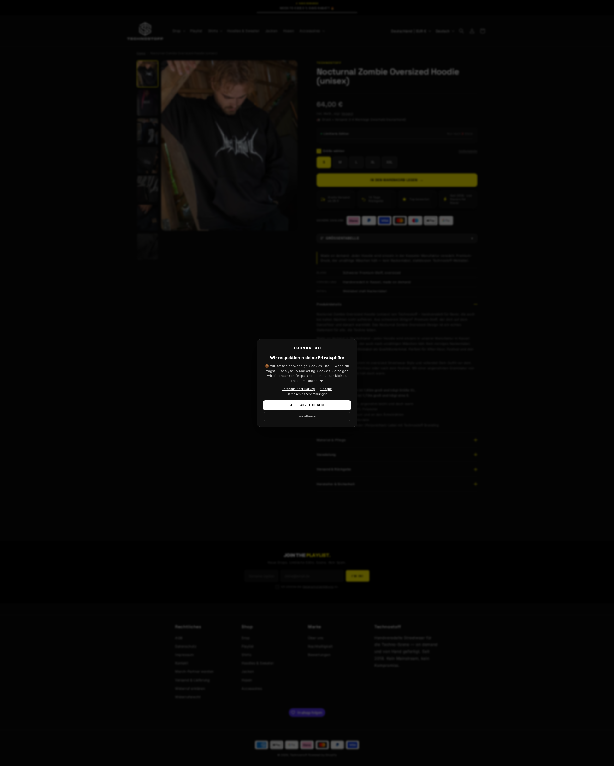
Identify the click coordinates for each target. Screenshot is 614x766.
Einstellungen (307, 416)
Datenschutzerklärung (298, 389)
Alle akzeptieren (307, 405)
